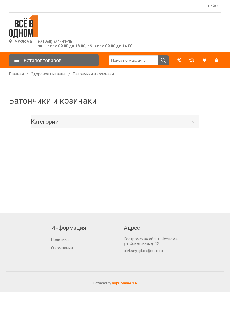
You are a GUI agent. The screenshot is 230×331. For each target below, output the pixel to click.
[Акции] (179, 60)
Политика (60, 239)
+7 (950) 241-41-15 (55, 41)
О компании (62, 248)
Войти (213, 6)
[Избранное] (204, 60)
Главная (16, 74)
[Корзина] (216, 60)
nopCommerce (124, 283)
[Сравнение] (191, 60)
